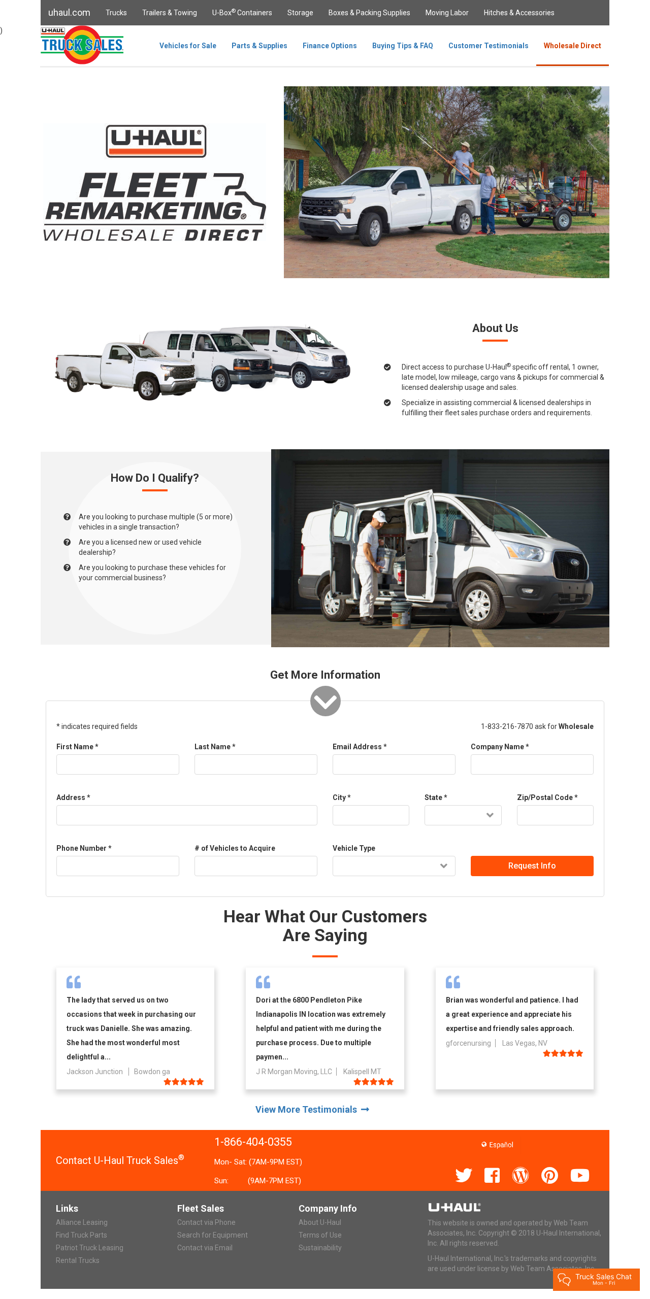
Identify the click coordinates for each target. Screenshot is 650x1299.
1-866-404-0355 (253, 1142)
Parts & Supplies (259, 46)
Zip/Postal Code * (547, 797)
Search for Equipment (212, 1235)
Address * (73, 797)
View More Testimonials (308, 1109)
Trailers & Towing (169, 13)
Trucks (116, 13)
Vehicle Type (354, 848)
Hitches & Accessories (519, 13)
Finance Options (330, 46)
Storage (300, 13)
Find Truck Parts (81, 1235)
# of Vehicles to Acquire (234, 848)
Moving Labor (447, 13)
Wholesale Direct (572, 46)
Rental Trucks (78, 1260)
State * (436, 797)
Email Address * (360, 747)
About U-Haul (320, 1222)
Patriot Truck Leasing (89, 1248)
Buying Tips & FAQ (402, 46)
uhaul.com (69, 12)
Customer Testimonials (488, 46)
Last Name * (215, 747)
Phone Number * (84, 848)
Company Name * (500, 747)
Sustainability (320, 1248)
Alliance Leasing (82, 1222)
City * (342, 797)
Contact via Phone (206, 1222)
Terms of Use (320, 1235)
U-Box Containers (242, 12)
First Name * (77, 747)
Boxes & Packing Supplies (369, 13)
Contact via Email (205, 1248)
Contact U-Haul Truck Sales (120, 1160)
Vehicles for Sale (187, 46)
